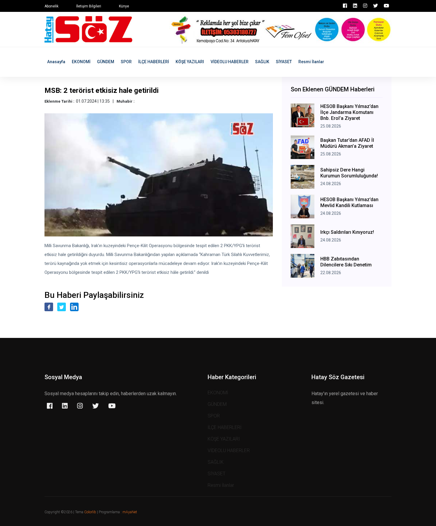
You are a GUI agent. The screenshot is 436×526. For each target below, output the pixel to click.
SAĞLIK (262, 61)
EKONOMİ (81, 61)
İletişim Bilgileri (88, 6)
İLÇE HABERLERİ (153, 61)
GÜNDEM (105, 61)
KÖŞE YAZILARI (190, 61)
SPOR (126, 61)
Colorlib (90, 512)
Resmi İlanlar (311, 61)
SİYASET (284, 61)
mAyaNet (129, 512)
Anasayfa (56, 61)
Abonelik (51, 6)
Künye (124, 6)
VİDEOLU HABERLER (230, 61)
